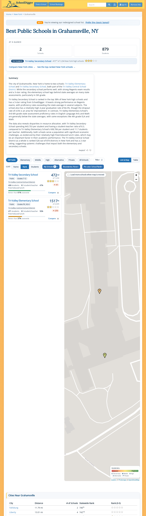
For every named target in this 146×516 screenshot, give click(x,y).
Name (16, 166)
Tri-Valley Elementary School (23, 200)
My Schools (49, 166)
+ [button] (136, 175)
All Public (12, 160)
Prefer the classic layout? (97, 22)
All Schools (83, 160)
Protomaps (122, 480)
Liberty (12, 512)
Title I (98, 160)
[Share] (114, 5)
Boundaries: (70, 166)
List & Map (124, 160)
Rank (25, 166)
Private (72, 160)
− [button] (136, 179)
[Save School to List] (58, 193)
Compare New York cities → (22, 67)
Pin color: (92, 166)
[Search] (109, 5)
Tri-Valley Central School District (21, 182)
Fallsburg (13, 507)
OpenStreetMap (133, 480)
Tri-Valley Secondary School (38, 61)
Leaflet (113, 480)
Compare (52, 192)
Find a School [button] (41, 4)
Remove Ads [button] (136, 4)
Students (35, 166)
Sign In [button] (123, 4)
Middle (38, 160)
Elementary (25, 160)
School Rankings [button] (56, 4)
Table (135, 160)
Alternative (59, 160)
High (48, 160)
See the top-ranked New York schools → (56, 67)
